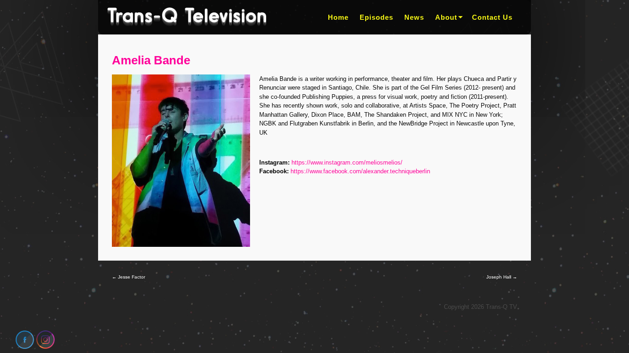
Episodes (376, 17)
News (414, 17)
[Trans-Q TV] (186, 17)
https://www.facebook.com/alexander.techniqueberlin (360, 171)
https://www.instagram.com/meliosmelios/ (346, 162)
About (446, 17)
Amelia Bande (151, 60)
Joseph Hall (501, 276)
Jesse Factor (128, 276)
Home (338, 17)
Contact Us (492, 17)
